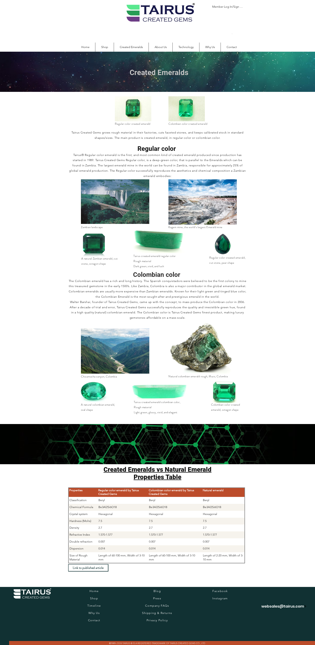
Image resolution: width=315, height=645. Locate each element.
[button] (104, 47)
